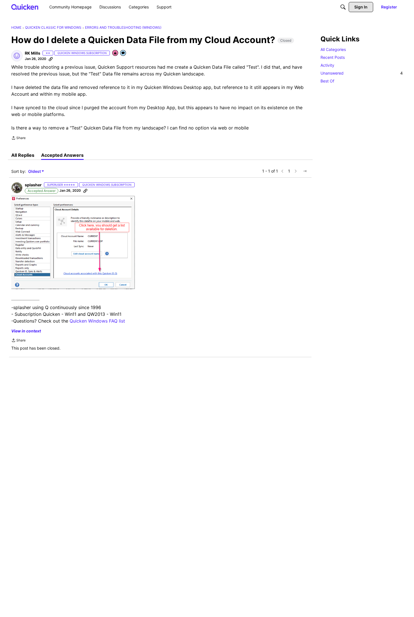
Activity (327, 65)
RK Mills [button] (32, 53)
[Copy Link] (50, 58)
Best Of (327, 81)
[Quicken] (25, 7)
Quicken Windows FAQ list (97, 321)
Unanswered (361, 73)
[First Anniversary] (115, 53)
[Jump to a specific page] (304, 171)
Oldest (35, 171)
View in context (26, 330)
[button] (17, 55)
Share (18, 138)
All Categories (333, 49)
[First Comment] (123, 53)
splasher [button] (33, 184)
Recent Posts (332, 57)
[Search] (343, 7)
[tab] (23, 155)
